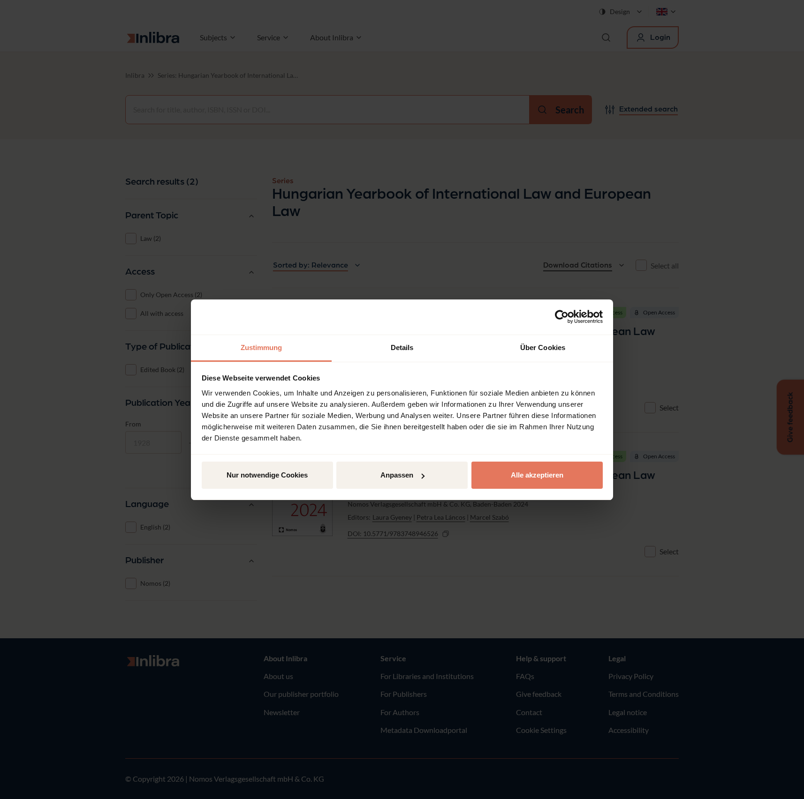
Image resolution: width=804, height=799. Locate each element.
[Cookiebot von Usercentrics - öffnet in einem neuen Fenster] (562, 317)
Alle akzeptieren (537, 475)
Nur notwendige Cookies (267, 475)
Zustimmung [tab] (261, 347)
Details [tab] (402, 347)
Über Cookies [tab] (542, 347)
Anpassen (396, 475)
